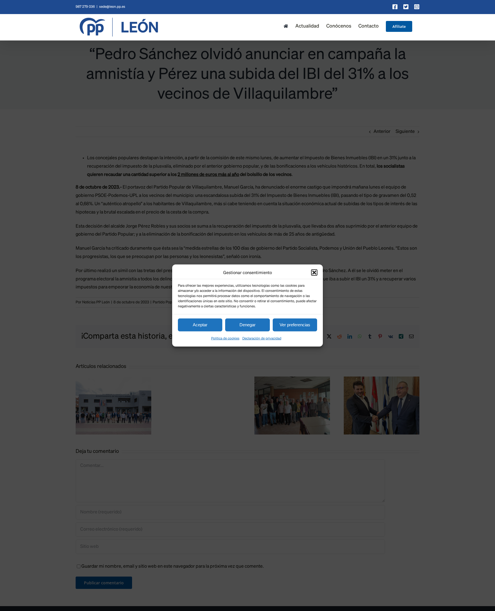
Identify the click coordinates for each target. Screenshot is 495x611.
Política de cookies (225, 338)
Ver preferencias (295, 324)
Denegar (247, 324)
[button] (314, 273)
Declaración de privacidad (261, 338)
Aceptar (200, 324)
